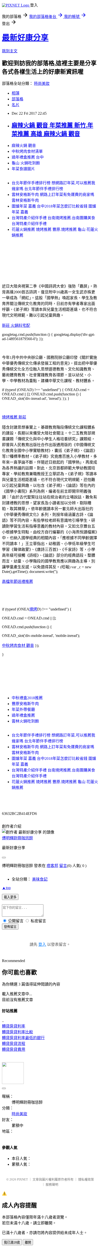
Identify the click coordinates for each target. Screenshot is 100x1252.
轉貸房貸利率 (13, 1026)
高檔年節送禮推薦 (17, 581)
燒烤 (33, 609)
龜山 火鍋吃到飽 (26, 163)
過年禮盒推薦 (23, 715)
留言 (63, 866)
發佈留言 (10, 927)
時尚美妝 (42, 83)
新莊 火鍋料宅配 (16, 325)
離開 (28, 1242)
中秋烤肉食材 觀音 (18, 645)
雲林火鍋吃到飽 (25, 721)
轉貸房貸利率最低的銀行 (23, 1038)
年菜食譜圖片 (23, 169)
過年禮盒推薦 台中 (28, 157)
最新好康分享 (25, 37)
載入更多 (10, 897)
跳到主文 (9, 51)
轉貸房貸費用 (13, 1049)
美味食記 (40, 879)
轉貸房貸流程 (13, 1044)
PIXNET (22, 1179)
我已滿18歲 (12, 1242)
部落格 (17, 99)
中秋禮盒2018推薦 (27, 698)
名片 (15, 105)
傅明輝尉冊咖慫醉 (17, 838)
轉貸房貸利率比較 (17, 1032)
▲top (6, 888)
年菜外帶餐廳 (23, 709)
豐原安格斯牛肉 (25, 704)
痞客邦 (52, 866)
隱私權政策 (86, 1179)
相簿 (15, 93)
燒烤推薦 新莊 (14, 417)
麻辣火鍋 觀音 (24, 146)
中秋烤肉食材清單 (27, 151)
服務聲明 (52, 1184)
